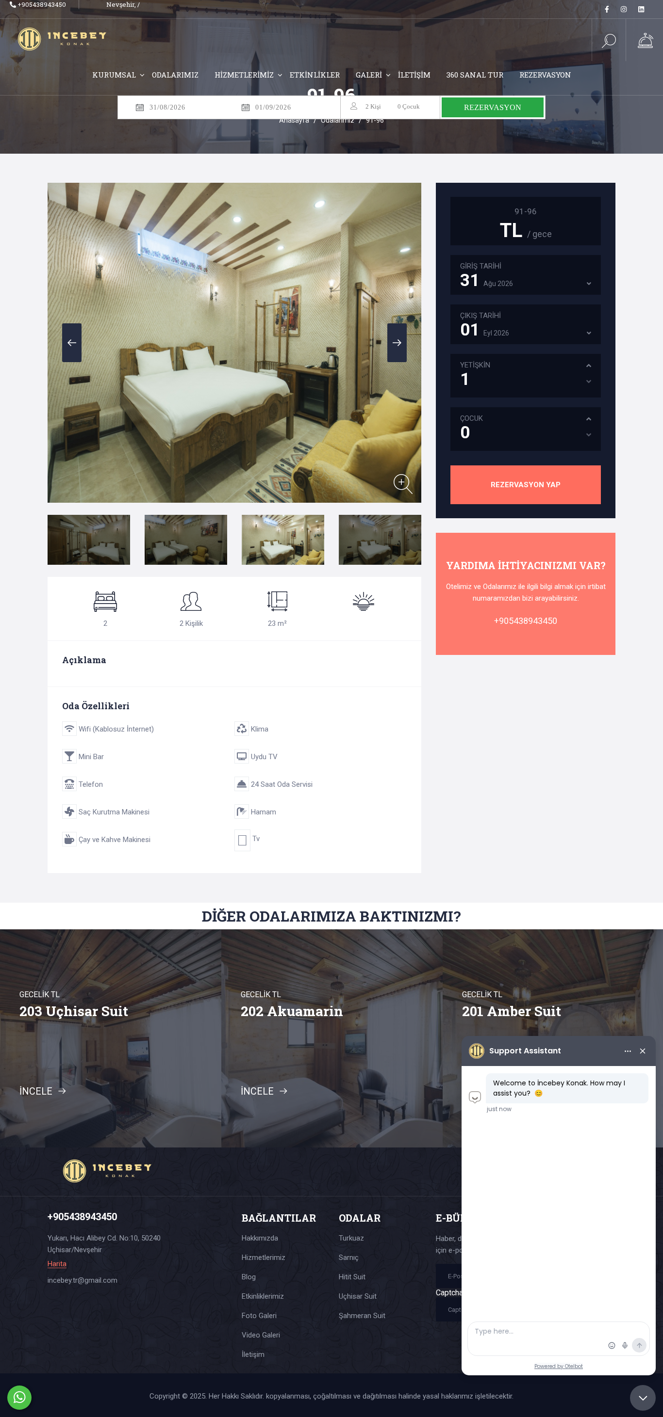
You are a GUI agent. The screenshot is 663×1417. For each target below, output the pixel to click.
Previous (72, 342)
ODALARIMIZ (175, 75)
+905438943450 (41, 4)
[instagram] (624, 9)
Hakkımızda (260, 1238)
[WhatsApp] (19, 1397)
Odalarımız (337, 120)
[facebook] (607, 9)
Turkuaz (351, 1238)
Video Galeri (261, 1335)
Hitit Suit (352, 1277)
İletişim (253, 1354)
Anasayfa (294, 120)
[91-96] (403, 484)
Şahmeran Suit (362, 1315)
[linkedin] (641, 9)
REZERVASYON (545, 75)
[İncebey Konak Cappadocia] (69, 38)
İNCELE (37, 1091)
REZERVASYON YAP (526, 484)
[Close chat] (643, 1398)
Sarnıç (349, 1257)
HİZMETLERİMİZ (244, 75)
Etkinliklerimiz (263, 1296)
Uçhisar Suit (358, 1296)
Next (397, 342)
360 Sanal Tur (475, 75)
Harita (57, 1264)
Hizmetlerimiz (263, 1257)
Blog (249, 1277)
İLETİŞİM (414, 75)
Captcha (449, 1292)
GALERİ (369, 75)
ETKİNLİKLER (315, 75)
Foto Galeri (259, 1315)
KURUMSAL (114, 75)
